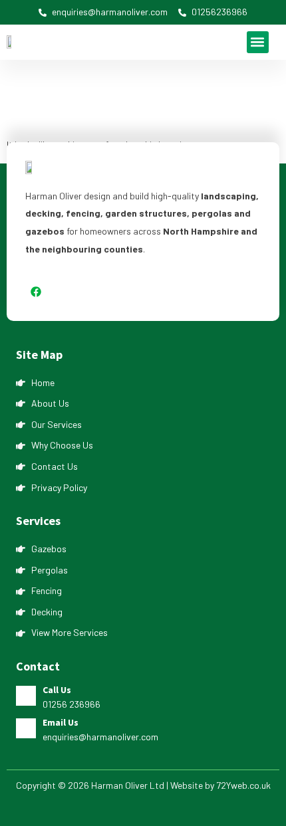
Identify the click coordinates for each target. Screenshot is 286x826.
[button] (258, 42)
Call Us (57, 690)
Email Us (60, 722)
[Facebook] (36, 291)
